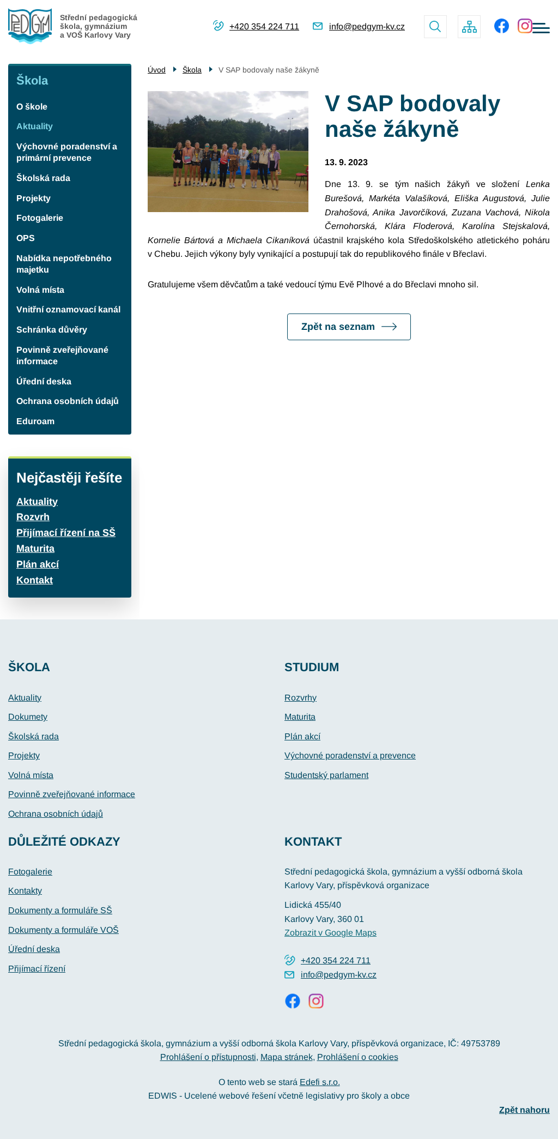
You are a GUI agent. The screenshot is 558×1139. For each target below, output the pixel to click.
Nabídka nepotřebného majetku (64, 264)
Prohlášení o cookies (357, 1057)
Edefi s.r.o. (320, 1082)
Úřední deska (43, 381)
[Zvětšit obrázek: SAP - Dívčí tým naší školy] (228, 151)
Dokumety (27, 716)
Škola (32, 80)
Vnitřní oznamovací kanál (68, 309)
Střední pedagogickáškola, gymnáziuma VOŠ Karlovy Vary (98, 26)
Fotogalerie (39, 217)
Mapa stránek (286, 1057)
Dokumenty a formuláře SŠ (60, 910)
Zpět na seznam (338, 326)
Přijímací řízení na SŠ (66, 532)
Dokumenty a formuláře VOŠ (63, 930)
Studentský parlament (326, 775)
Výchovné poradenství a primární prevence (66, 152)
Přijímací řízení (36, 968)
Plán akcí (37, 564)
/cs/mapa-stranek (469, 26)
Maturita (35, 548)
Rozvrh (33, 516)
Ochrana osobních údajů (67, 401)
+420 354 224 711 (264, 26)
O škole (31, 106)
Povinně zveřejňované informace (62, 355)
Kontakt (34, 580)
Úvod (157, 69)
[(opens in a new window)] (501, 26)
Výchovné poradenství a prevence (350, 755)
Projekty (33, 198)
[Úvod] (34, 26)
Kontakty (25, 890)
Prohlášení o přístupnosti (208, 1057)
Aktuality (34, 126)
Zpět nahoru (524, 1109)
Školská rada (43, 178)
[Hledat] (435, 26)
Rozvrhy (300, 697)
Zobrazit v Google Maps (330, 932)
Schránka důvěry (51, 329)
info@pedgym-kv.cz (367, 26)
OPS (25, 238)
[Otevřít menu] (541, 28)
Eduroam (35, 421)
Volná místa (40, 289)
